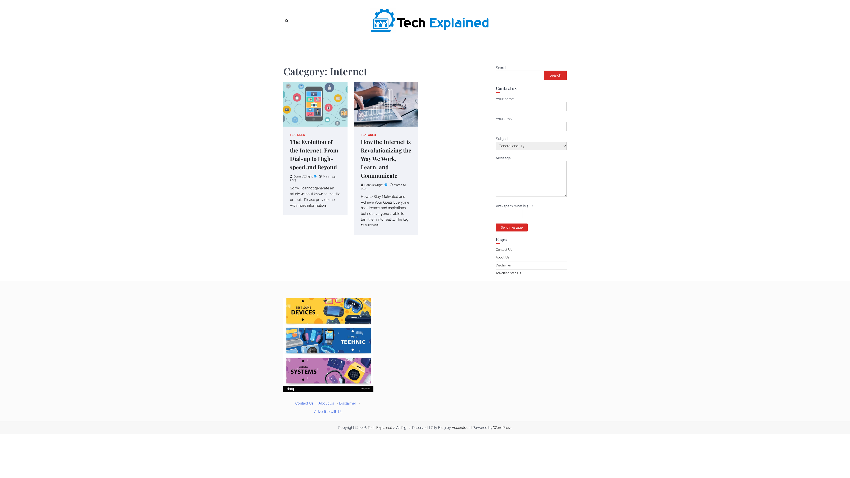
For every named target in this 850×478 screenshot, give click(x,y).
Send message (512, 227)
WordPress (502, 428)
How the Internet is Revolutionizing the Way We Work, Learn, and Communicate (386, 158)
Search (501, 68)
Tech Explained (380, 428)
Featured (297, 135)
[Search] (286, 21)
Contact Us (504, 249)
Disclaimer (503, 265)
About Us (502, 257)
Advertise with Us (508, 273)
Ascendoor (461, 428)
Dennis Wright (303, 176)
